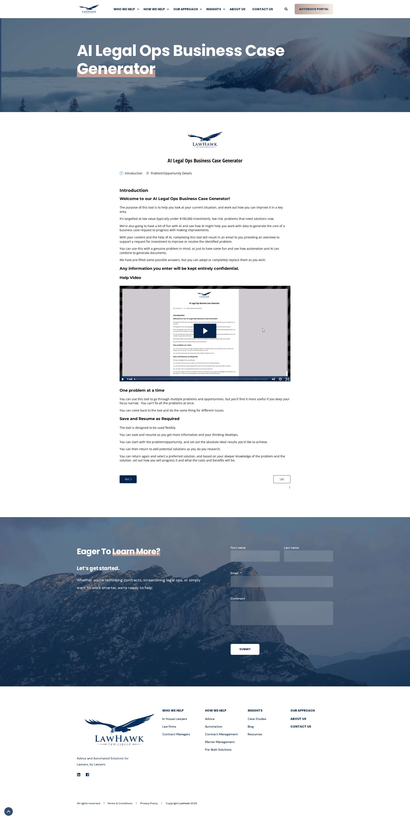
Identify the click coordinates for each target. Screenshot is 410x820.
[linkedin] (80, 774)
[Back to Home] (89, 9)
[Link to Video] (205, 380)
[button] (8, 811)
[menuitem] (125, 9)
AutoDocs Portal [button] (314, 9)
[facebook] (86, 774)
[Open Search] (286, 9)
